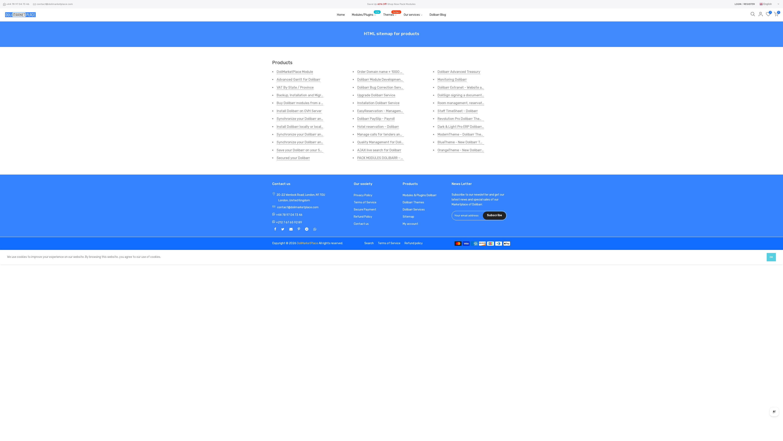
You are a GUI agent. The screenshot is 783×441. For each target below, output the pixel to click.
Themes (391, 14)
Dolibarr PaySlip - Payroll (376, 119)
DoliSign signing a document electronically (470, 95)
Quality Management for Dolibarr (382, 142)
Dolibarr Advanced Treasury (459, 72)
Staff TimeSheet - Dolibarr (458, 111)
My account (410, 224)
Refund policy (414, 243)
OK (771, 257)
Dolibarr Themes (413, 202)
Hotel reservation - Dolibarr (378, 127)
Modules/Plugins (365, 14)
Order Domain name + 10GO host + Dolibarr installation (399, 72)
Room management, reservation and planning (473, 103)
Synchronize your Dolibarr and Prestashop (309, 142)
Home (341, 15)
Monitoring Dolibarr (452, 79)
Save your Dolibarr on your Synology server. (310, 150)
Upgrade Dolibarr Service (376, 95)
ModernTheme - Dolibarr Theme (462, 134)
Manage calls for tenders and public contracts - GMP (397, 134)
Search (369, 243)
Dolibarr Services (414, 209)
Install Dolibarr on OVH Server (299, 111)
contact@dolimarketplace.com (55, 4)
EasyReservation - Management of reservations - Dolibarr (401, 111)
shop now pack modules (401, 4)
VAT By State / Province (295, 87)
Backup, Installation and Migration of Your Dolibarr (315, 95)
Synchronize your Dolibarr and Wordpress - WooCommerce (321, 119)
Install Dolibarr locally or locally (300, 127)
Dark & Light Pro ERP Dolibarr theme (465, 127)
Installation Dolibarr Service (378, 103)
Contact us (361, 224)
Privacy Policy (363, 195)
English (767, 4)
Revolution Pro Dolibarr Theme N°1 (464, 119)
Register (749, 4)
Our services (412, 15)
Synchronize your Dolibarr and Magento (307, 134)
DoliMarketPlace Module (295, 72)
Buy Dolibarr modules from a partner (305, 103)
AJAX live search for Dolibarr (379, 150)
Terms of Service (365, 202)
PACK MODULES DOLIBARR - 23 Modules (387, 158)
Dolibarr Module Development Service (385, 79)
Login (738, 4)
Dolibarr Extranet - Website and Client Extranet (474, 87)
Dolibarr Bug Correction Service (381, 87)
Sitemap (408, 216)
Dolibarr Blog (438, 15)
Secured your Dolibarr (293, 158)
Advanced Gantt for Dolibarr (298, 79)
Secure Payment (365, 209)
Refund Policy (363, 216)
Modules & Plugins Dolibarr (420, 195)
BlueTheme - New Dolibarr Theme (463, 142)
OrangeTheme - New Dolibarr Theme (465, 150)
